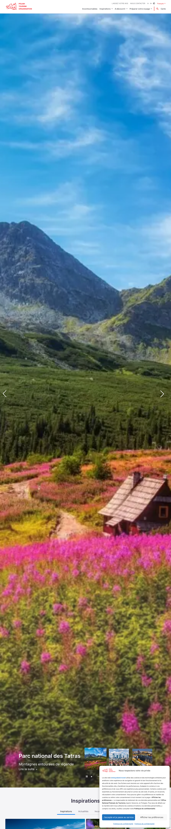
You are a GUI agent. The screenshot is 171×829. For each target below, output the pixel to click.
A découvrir (120, 9)
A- (148, 3)
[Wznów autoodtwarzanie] (91, 776)
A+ (151, 3)
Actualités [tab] (83, 811)
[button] (164, 394)
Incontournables (89, 9)
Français (161, 3)
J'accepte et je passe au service (119, 817)
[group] (96, 759)
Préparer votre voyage (140, 9)
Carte (163, 9)
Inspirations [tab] (66, 811)
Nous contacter (137, 3)
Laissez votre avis (120, 3)
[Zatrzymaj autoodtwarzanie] (86, 776)
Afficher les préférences (151, 817)
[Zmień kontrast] (154, 3)
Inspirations (105, 9)
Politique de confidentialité (123, 824)
